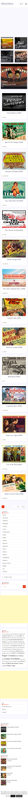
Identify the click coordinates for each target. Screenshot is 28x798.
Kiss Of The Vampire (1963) (14, 142)
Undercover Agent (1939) (14, 435)
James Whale (13, 643)
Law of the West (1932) (14, 464)
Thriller (5, 566)
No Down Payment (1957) (6, 60)
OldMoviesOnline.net (7, 3)
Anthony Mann (6, 636)
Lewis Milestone (6, 649)
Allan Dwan (22, 634)
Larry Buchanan (8, 647)
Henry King (4, 643)
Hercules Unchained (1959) (14, 171)
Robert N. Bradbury (18, 653)
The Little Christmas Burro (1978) (14, 289)
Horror (4, 549)
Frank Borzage (22, 637)
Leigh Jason (14, 647)
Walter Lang (16, 661)
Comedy (5, 526)
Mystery (5, 554)
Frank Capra (5, 639)
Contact (4, 712)
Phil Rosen (19, 651)
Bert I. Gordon (15, 636)
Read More (19, 796)
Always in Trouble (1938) (14, 347)
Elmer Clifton (16, 637)
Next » (23, 506)
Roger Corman (8, 655)
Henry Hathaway (19, 642)
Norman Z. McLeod (5, 651)
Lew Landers (13, 649)
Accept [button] (12, 796)
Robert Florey (8, 653)
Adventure (5, 518)
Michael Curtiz (20, 649)
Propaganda (6, 557)
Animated (5, 520)
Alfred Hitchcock (15, 634)
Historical (5, 546)
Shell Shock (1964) (14, 377)
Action (4, 515)
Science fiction (7, 563)
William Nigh (10, 666)
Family (4, 537)
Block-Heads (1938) (9, 85)
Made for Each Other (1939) (14, 494)
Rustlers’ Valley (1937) (7, 46)
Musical (4, 552)
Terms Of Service (6, 706)
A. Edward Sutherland (6, 634)
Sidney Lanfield (22, 659)
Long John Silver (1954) (14, 406)
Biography (5, 523)
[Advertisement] (14, 22)
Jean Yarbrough (19, 643)
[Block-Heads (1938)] (14, 76)
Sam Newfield (12, 658)
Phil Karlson (13, 651)
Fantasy (5, 540)
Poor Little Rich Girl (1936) (14, 201)
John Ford (9, 645)
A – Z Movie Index (7, 577)
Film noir (5, 543)
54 (18, 506)
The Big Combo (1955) (20, 46)
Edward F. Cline (10, 637)
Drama (4, 535)
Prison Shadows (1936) (14, 113)
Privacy (4, 709)
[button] (21, 4)
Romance (5, 560)
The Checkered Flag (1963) (14, 230)
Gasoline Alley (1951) (14, 318)
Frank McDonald (14, 639)
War (4, 569)
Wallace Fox (11, 661)
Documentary (6, 532)
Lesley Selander (21, 647)
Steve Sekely (5, 661)
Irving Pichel (9, 643)
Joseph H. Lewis (16, 645)
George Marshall (10, 642)
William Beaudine (12, 663)
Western (5, 571)
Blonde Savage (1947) (14, 259)
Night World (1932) (20, 60)
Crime (4, 529)
